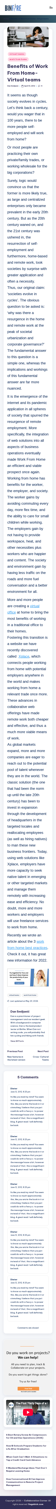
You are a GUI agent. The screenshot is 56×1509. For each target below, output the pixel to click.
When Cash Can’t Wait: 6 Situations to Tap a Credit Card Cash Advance (26, 1458)
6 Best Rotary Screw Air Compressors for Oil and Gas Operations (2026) (26, 1436)
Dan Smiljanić (20, 1011)
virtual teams (17, 54)
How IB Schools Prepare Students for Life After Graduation (26, 1447)
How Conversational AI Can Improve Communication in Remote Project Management (25, 1482)
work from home (18, 59)
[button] (17, 1041)
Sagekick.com (35, 1504)
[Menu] (50, 7)
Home (6, 19)
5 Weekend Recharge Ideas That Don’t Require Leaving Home (26, 1469)
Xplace (24, 656)
